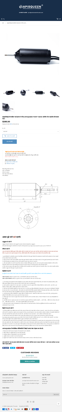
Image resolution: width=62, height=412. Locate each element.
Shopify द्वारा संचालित (23, 406)
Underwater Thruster (12, 406)
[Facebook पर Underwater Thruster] (28, 402)
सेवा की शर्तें (44, 383)
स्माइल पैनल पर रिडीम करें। (12, 162)
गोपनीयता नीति (45, 381)
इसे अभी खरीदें (10, 141)
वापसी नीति (44, 377)
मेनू (3, 19)
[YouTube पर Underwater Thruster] (33, 402)
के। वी (3, 128)
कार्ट (60, 19)
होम (3, 23)
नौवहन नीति (44, 379)
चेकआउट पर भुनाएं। (10, 163)
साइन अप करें (56, 394)
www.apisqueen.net (7, 377)
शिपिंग (11, 124)
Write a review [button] (30, 361)
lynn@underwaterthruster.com (30, 380)
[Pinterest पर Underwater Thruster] (30, 402)
